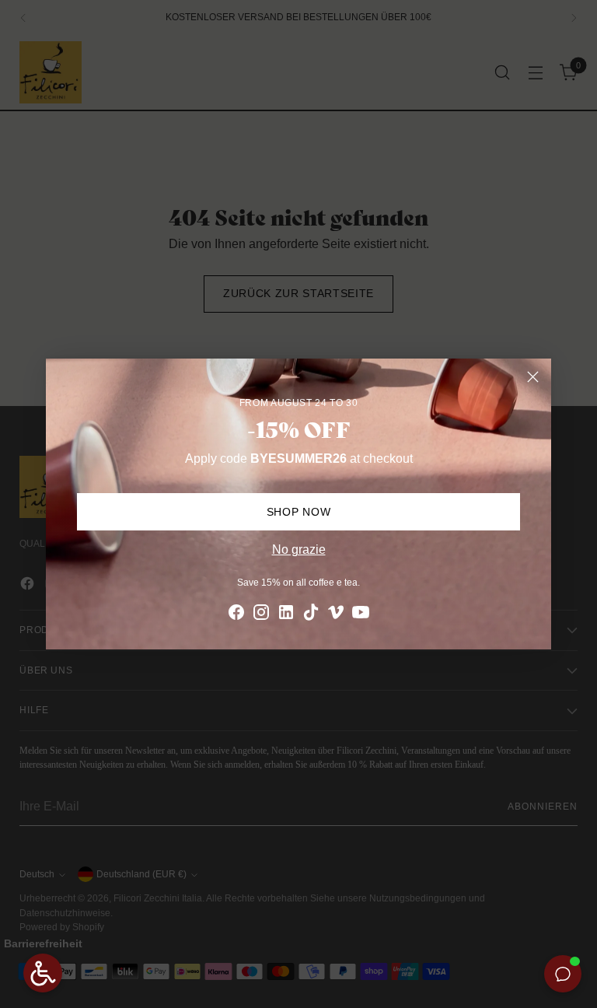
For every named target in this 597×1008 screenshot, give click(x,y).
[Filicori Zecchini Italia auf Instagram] (261, 615)
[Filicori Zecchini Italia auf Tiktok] (311, 615)
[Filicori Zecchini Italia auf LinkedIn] (286, 615)
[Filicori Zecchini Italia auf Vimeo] (335, 615)
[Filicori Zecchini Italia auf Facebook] (236, 615)
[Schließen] (533, 377)
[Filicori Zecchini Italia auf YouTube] (360, 615)
